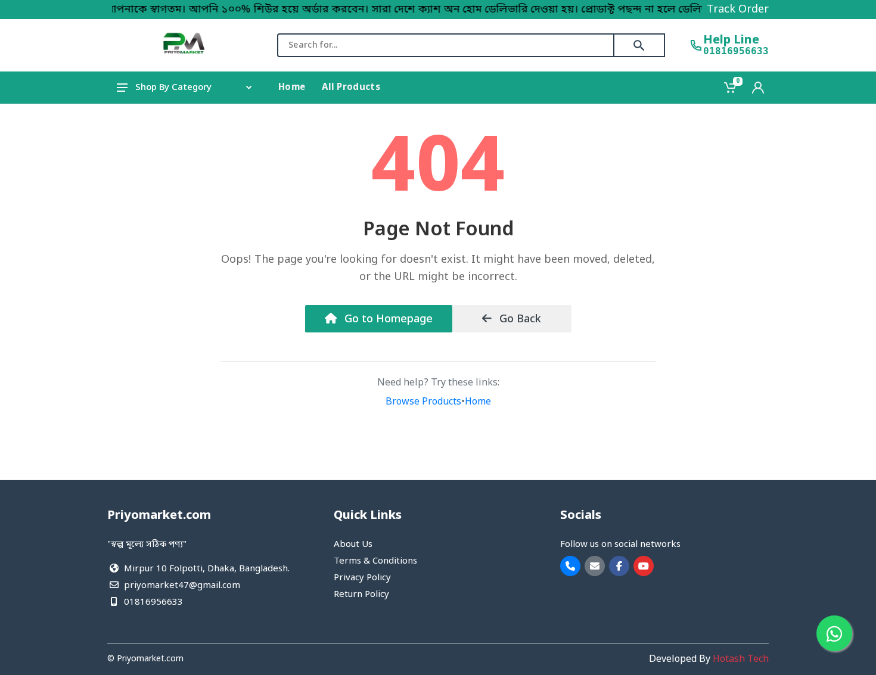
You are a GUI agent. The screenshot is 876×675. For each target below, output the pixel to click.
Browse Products (423, 402)
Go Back (518, 319)
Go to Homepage (387, 319)
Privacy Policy (362, 578)
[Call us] (570, 566)
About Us (353, 544)
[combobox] (445, 45)
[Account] (758, 87)
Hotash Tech (741, 659)
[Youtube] (643, 566)
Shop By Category (173, 88)
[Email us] (595, 566)
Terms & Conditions (375, 561)
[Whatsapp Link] (834, 633)
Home (478, 402)
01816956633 (736, 51)
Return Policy (361, 595)
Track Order (738, 9)
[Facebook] (619, 566)
